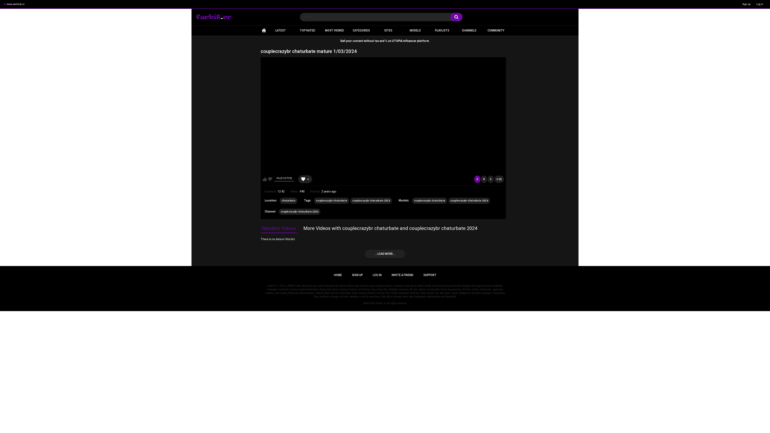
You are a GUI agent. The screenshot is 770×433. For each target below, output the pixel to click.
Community (495, 30)
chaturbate (288, 200)
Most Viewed (334, 30)
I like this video (265, 179)
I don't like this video (270, 179)
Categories (361, 30)
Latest (280, 30)
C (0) (499, 179)
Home (264, 30)
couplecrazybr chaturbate (331, 200)
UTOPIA (397, 40)
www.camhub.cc (15, 4)
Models (415, 30)
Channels (469, 30)
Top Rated (307, 30)
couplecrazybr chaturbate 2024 (371, 200)
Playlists (442, 30)
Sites (388, 30)
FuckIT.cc (381, 303)
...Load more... (385, 253)
